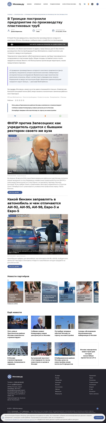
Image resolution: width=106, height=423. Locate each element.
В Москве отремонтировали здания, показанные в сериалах (16, 361)
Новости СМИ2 (12, 303)
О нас (91, 389)
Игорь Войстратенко (15, 97)
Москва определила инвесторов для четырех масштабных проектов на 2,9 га (88, 354)
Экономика (58, 387)
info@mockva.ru (17, 384)
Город (57, 378)
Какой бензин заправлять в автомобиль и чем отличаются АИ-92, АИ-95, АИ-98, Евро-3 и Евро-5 (34, 205)
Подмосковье (55, 4)
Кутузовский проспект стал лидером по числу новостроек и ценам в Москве (40, 361)
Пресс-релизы (94, 394)
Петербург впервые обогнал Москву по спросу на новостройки (34, 110)
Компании (92, 384)
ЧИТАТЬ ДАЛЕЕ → (15, 192)
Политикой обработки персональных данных (20, 419)
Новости (12, 215)
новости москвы (44, 97)
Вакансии (58, 391)
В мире (57, 375)
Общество (12, 135)
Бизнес (29, 4)
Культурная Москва (69, 4)
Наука (91, 378)
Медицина (58, 394)
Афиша (57, 389)
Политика (92, 380)
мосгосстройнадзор (30, 97)
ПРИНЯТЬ (98, 417)
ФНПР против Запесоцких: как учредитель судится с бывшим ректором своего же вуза (34, 127)
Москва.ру (18, 4)
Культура (58, 382)
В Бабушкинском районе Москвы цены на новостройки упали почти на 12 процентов (65, 361)
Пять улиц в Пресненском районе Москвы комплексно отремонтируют (36, 105)
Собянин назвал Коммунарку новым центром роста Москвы (33, 108)
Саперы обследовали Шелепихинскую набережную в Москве (87, 333)
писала (12, 89)
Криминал (37, 4)
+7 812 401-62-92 (18, 382)
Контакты (92, 391)
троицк (63, 97)
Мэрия (45, 4)
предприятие (55, 97)
